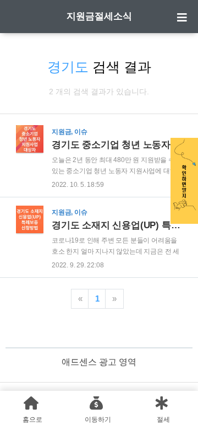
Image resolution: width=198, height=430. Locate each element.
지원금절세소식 (99, 16)
